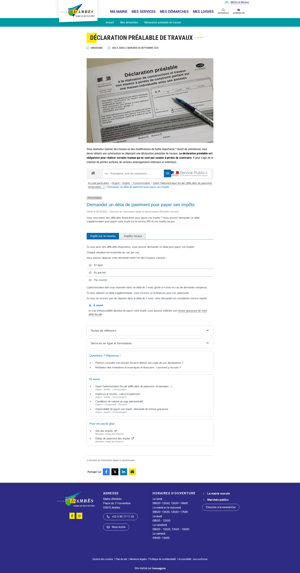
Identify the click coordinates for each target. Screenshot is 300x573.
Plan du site (121, 559)
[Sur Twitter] (114, 471)
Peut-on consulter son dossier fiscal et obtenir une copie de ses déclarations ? (139, 362)
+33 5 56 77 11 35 (123, 516)
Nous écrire (119, 527)
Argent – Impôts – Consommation (131, 183)
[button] (223, 10)
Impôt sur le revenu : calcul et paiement (117, 393)
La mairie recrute (218, 493)
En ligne (98, 265)
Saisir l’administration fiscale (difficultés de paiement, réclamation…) (133, 386)
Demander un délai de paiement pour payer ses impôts (138, 186)
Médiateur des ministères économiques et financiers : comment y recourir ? (138, 367)
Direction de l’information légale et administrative (112, 460)
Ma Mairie (118, 12)
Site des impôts (104, 430)
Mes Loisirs (203, 12)
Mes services (144, 12)
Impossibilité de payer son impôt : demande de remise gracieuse (131, 409)
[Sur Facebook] (106, 471)
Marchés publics (218, 499)
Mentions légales (138, 559)
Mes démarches (174, 12)
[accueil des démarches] (93, 172)
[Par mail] (132, 471)
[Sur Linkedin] (123, 471)
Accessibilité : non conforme (192, 559)
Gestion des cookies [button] (103, 559)
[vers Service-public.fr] (189, 174)
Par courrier (100, 279)
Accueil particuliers (99, 183)
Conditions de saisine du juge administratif (119, 401)
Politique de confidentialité (162, 559)
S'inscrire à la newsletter (221, 507)
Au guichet (99, 272)
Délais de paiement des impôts (113, 438)
